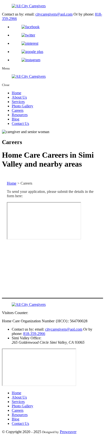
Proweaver (68, 432)
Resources (20, 115)
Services (18, 102)
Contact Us (20, 123)
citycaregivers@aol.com (54, 14)
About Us (19, 97)
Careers (17, 110)
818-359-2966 (34, 334)
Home (16, 93)
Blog (15, 119)
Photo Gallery (22, 106)
